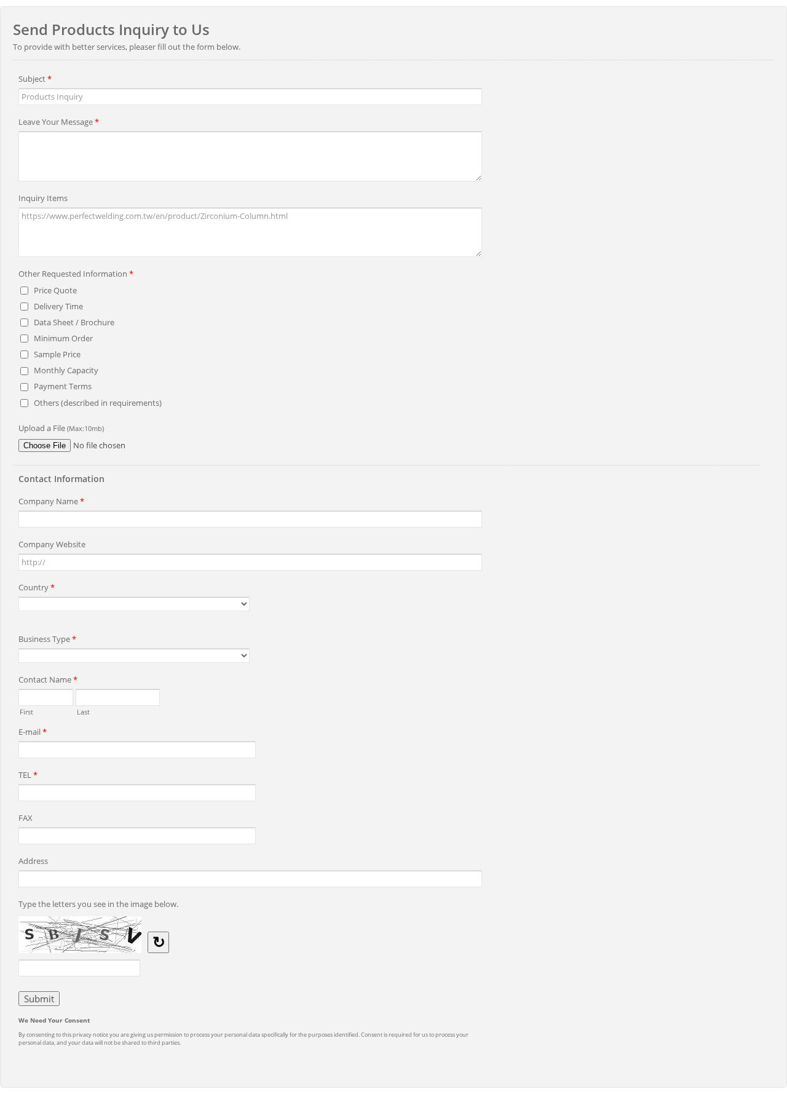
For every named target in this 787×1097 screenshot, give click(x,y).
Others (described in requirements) (98, 402)
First (26, 711)
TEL (28, 774)
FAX (25, 817)
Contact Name (47, 679)
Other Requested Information (75, 273)
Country (36, 587)
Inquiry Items (43, 198)
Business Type (47, 638)
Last (83, 711)
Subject (35, 78)
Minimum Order (63, 338)
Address (33, 860)
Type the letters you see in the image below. (98, 903)
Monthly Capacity (66, 370)
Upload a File (61, 428)
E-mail (32, 731)
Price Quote (55, 290)
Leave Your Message (58, 121)
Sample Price (57, 354)
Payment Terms (63, 386)
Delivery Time (58, 306)
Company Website (51, 544)
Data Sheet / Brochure (74, 322)
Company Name (51, 501)
